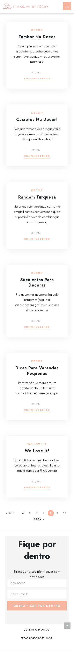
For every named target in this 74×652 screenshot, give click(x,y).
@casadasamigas (37, 638)
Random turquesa (37, 197)
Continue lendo (37, 78)
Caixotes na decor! (37, 120)
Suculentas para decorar (37, 282)
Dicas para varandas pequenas (37, 370)
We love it (37, 444)
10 (64, 513)
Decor (37, 30)
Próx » (39, 519)
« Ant (10, 513)
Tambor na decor (37, 37)
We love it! (37, 451)
